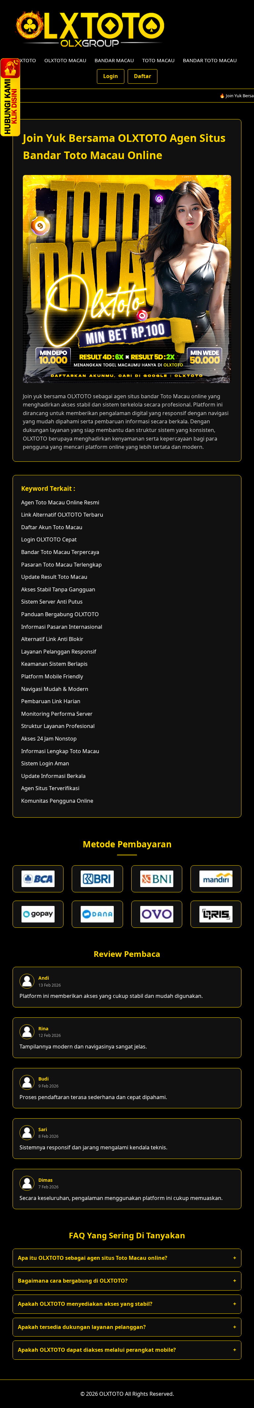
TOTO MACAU (158, 60)
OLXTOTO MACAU (65, 60)
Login (110, 76)
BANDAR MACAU (114, 60)
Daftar (142, 76)
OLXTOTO (24, 60)
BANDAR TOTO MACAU (210, 60)
